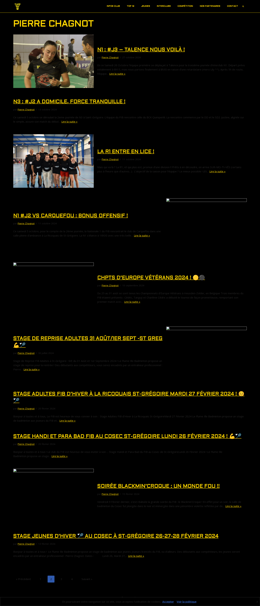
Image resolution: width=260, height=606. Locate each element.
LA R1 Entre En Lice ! (125, 152)
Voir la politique (187, 601)
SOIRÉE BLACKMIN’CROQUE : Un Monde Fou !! (158, 486)
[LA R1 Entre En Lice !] (53, 161)
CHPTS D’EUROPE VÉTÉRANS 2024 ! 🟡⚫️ (151, 278)
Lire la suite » (117, 73)
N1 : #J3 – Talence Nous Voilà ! (141, 50)
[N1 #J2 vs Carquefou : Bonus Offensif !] (206, 225)
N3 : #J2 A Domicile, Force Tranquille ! (69, 102)
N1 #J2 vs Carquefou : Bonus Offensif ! (70, 216)
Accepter (168, 601)
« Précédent (23, 579)
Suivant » (87, 579)
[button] (121, 6)
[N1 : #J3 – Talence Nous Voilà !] (53, 61)
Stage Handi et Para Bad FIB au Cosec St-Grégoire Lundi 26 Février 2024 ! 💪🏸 (127, 436)
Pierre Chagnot (110, 57)
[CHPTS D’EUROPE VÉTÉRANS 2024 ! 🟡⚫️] (53, 289)
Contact (232, 6)
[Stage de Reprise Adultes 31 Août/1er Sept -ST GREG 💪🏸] (206, 353)
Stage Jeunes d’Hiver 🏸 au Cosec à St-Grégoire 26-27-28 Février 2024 (115, 536)
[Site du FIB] (17, 6)
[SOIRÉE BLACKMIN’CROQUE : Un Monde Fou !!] (53, 495)
